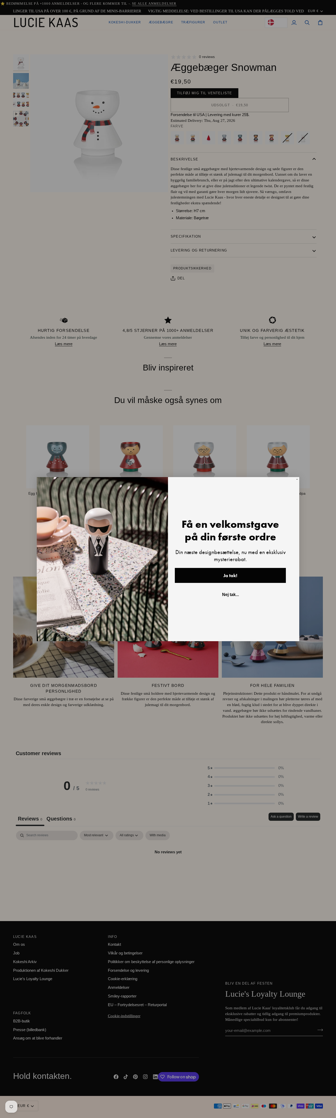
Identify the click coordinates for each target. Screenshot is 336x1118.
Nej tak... (230, 594)
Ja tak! (230, 575)
